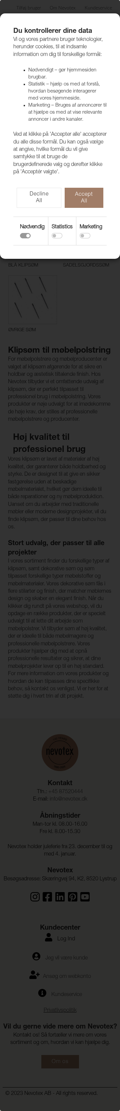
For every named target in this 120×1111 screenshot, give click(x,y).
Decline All (39, 198)
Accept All (84, 198)
